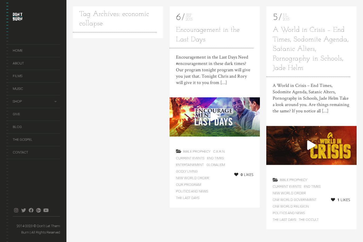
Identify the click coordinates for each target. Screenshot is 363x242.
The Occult (309, 220)
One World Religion (291, 206)
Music (18, 89)
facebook (31, 210)
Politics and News (192, 191)
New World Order (192, 178)
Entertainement (190, 165)
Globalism (215, 165)
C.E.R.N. (219, 151)
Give (16, 114)
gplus (38, 210)
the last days (187, 198)
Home (18, 50)
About (18, 63)
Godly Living (187, 171)
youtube (46, 210)
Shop (17, 101)
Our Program (188, 185)
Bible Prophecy (196, 151)
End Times (215, 158)
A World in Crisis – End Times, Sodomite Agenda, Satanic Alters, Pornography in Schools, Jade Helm (311, 49)
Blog (17, 127)
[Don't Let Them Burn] (36, 18)
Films (17, 76)
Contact (20, 152)
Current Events (190, 158)
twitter (23, 210)
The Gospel (22, 140)
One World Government (294, 200)
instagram (16, 210)
